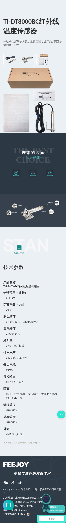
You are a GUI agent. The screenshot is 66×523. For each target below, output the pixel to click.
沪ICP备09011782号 (14, 514)
